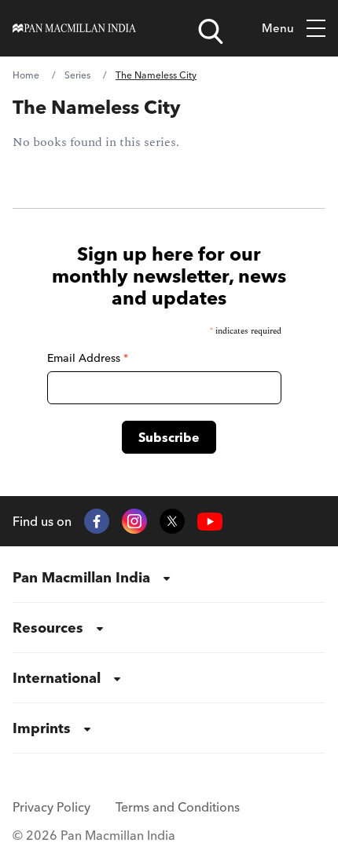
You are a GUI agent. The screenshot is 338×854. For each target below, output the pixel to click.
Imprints (42, 728)
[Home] (74, 28)
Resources (48, 628)
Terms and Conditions (178, 807)
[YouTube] (209, 522)
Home (26, 75)
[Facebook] (96, 521)
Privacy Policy (51, 807)
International (57, 678)
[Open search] (210, 31)
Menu (278, 27)
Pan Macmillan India (81, 577)
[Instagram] (134, 521)
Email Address (87, 358)
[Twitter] (172, 521)
